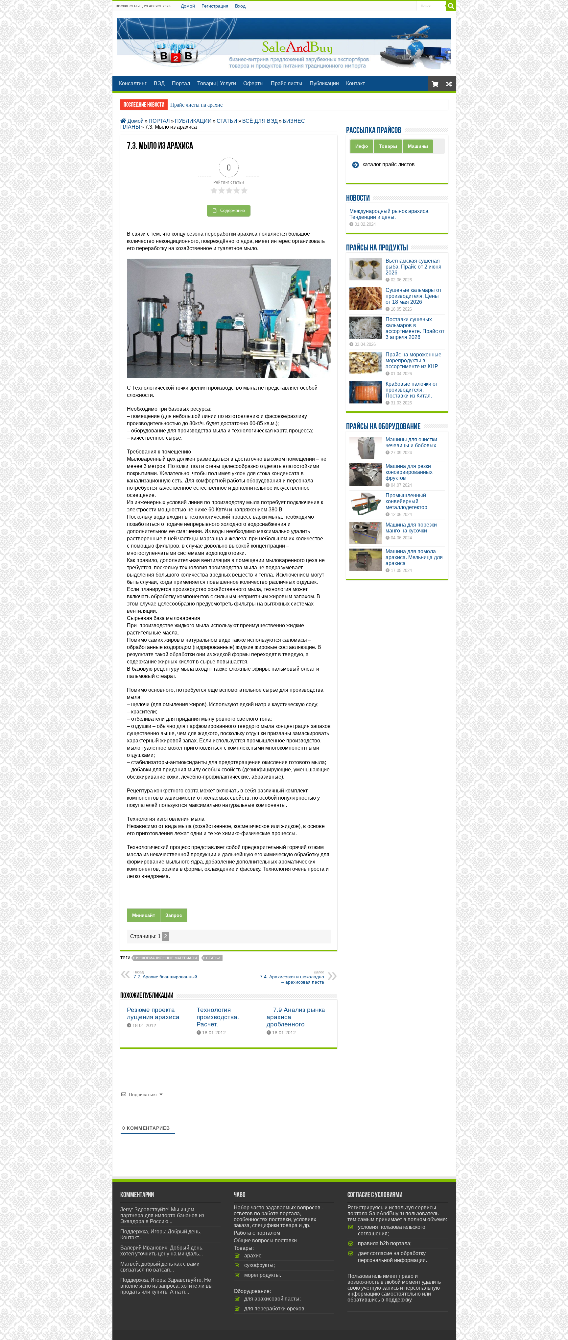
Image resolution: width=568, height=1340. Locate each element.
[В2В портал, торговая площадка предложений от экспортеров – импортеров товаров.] (284, 42)
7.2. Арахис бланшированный (165, 974)
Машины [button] (418, 146)
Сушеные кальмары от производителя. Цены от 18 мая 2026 (413, 296)
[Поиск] (451, 6)
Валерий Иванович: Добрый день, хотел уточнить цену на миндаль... (161, 1250)
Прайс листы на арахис (196, 105)
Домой (188, 6)
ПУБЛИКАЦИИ (193, 121)
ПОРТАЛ (159, 121)
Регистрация (214, 6)
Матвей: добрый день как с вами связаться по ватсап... (160, 1267)
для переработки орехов (274, 1308)
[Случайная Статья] (449, 83)
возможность (363, 1282)
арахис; (253, 1255)
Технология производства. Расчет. (218, 1017)
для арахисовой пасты (271, 1298)
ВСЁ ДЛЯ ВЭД (260, 121)
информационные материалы (166, 958)
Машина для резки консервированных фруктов (409, 472)
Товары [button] (388, 146)
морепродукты (262, 1275)
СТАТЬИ (227, 121)
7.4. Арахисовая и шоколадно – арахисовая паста (292, 977)
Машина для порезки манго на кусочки (411, 527)
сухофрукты (258, 1265)
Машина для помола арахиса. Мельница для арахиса (414, 557)
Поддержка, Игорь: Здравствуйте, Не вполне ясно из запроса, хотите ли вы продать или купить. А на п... (166, 1286)
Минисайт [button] (143, 915)
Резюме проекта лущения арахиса (153, 1013)
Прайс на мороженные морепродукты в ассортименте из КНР (413, 360)
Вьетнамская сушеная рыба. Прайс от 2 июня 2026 (413, 266)
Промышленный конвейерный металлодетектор (406, 501)
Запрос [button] (173, 915)
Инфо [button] (361, 146)
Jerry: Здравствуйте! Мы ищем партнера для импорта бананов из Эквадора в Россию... (162, 1215)
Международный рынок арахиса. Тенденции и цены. (389, 214)
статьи (213, 958)
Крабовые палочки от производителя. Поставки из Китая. (412, 390)
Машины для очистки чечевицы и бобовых (411, 442)
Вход (240, 6)
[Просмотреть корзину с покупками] (435, 83)
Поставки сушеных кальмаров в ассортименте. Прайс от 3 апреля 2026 (415, 328)
